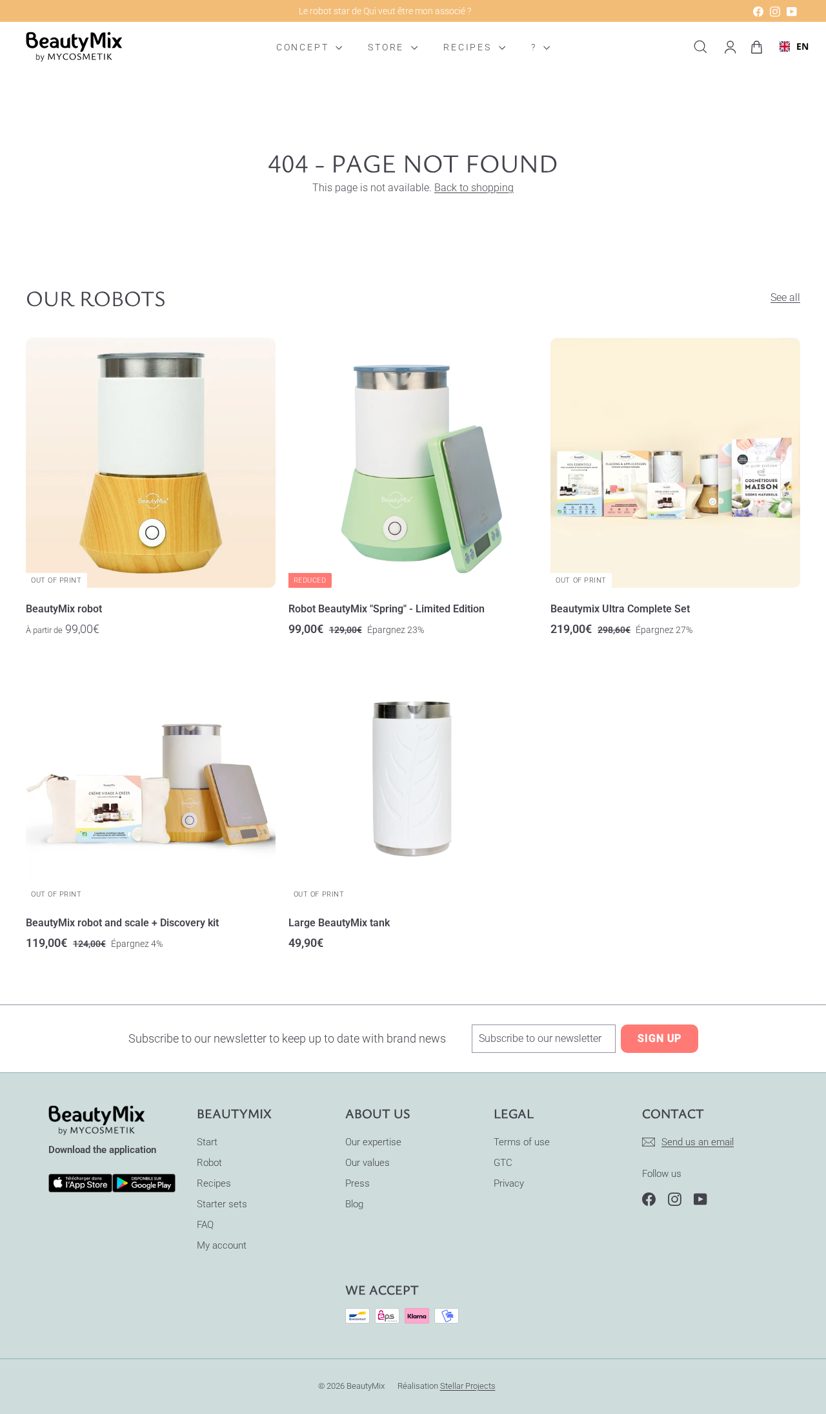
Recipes (469, 47)
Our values (367, 1163)
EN (797, 47)
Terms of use (522, 1142)
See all (785, 297)
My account (222, 1245)
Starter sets (222, 1204)
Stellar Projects (468, 1386)
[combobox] (789, 47)
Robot (209, 1163)
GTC (503, 1163)
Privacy (509, 1183)
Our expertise (373, 1142)
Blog (354, 1204)
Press (357, 1183)
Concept (304, 47)
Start (207, 1142)
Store (388, 47)
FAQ (205, 1225)
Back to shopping (474, 188)
